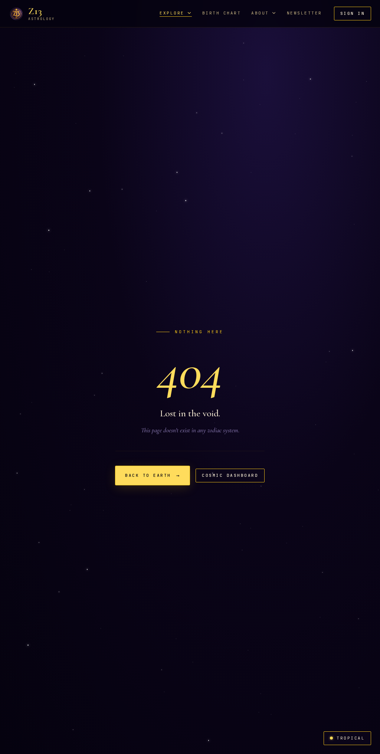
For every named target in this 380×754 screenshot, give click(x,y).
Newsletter (304, 13)
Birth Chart (221, 13)
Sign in (352, 13)
